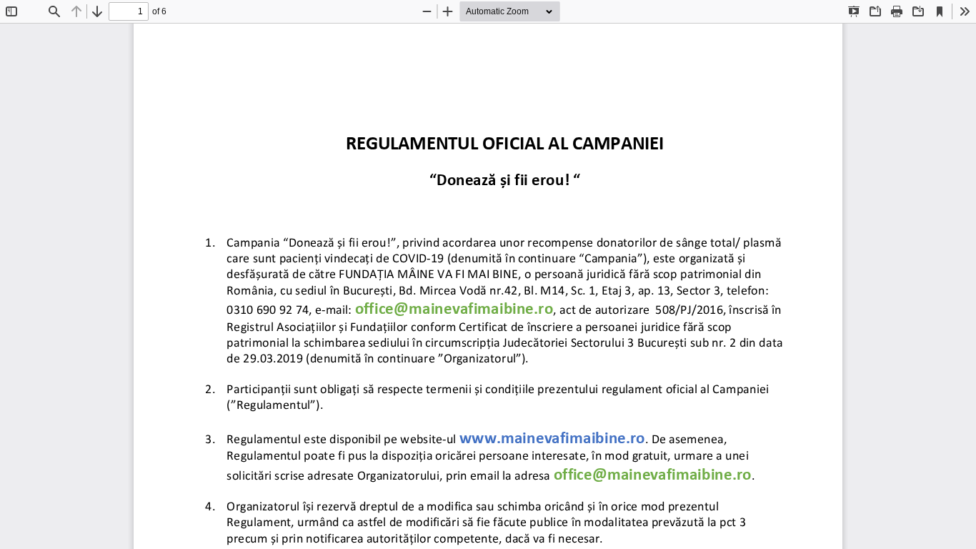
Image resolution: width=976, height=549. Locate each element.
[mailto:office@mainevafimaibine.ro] (454, 308)
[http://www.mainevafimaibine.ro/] (552, 437)
